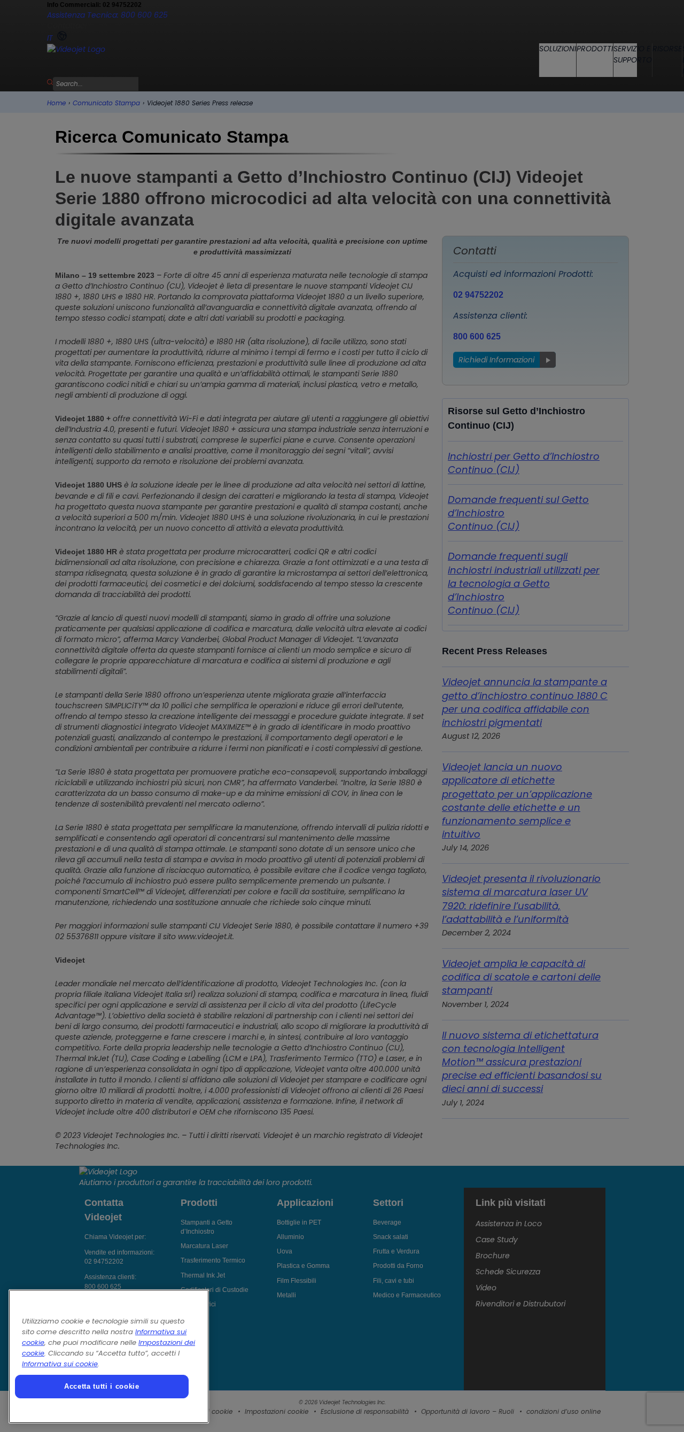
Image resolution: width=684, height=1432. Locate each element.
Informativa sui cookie (60, 1364)
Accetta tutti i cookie (101, 1386)
